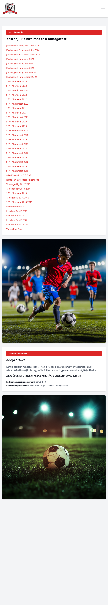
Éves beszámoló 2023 (17, 206)
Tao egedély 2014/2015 (17, 197)
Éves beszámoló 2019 (17, 224)
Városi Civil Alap (14, 229)
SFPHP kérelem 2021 (16, 108)
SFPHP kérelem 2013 (16, 193)
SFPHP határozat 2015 (17, 170)
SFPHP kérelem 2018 (16, 148)
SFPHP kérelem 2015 (16, 166)
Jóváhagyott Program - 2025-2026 (23, 45)
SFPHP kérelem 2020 (16, 121)
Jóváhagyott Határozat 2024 (20, 59)
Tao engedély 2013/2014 (18, 188)
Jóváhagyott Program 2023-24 (21, 72)
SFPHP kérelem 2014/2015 (19, 202)
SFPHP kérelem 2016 (16, 157)
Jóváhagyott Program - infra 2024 (22, 50)
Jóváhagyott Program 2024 (19, 63)
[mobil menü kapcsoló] (103, 8)
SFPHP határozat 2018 (17, 153)
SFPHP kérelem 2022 (16, 94)
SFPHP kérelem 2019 (16, 139)
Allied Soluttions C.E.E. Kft (19, 175)
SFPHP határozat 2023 (17, 90)
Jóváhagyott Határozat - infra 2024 (23, 54)
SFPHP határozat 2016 (17, 161)
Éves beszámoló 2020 (17, 220)
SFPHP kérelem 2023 (16, 81)
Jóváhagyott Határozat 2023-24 (21, 76)
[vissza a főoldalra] (10, 8)
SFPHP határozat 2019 (17, 144)
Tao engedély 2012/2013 (18, 184)
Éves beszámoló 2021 (17, 215)
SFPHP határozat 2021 (17, 117)
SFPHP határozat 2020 (17, 130)
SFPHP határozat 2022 (17, 103)
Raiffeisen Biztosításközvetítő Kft (22, 179)
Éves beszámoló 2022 (17, 211)
